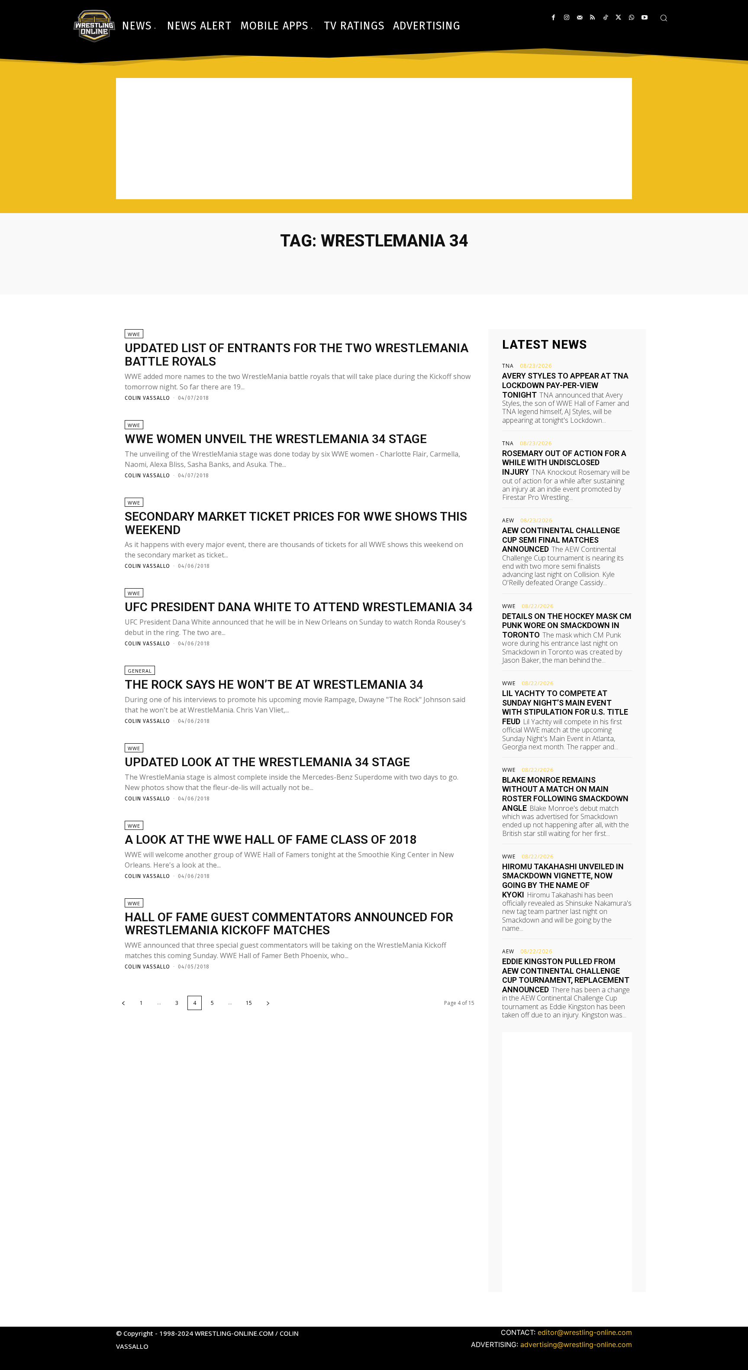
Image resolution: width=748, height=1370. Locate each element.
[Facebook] (553, 17)
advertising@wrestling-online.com (576, 1344)
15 (249, 1003)
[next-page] (268, 1003)
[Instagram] (566, 17)
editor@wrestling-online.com (585, 1332)
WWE (134, 334)
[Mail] (579, 17)
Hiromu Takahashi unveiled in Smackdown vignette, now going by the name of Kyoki (563, 880)
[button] (663, 17)
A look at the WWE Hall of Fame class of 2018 (271, 839)
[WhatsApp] (631, 17)
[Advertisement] (374, 138)
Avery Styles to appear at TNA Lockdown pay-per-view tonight (565, 385)
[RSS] (592, 17)
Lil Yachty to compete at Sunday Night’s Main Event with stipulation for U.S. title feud (565, 707)
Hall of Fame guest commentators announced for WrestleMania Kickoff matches (289, 924)
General (140, 670)
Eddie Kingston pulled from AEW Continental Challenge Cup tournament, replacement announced (565, 975)
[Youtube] (644, 17)
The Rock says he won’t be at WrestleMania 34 (274, 684)
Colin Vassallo (147, 398)
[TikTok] (605, 17)
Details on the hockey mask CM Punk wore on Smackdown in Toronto (567, 625)
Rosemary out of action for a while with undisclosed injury (564, 462)
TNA (508, 366)
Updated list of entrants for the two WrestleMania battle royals (296, 355)
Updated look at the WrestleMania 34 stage (267, 762)
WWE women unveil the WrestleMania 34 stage (276, 439)
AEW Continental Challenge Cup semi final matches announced (561, 540)
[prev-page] (123, 1003)
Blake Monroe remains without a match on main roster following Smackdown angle (565, 794)
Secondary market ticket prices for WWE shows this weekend (296, 523)
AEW (508, 520)
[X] (618, 17)
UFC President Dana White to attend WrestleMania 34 (299, 607)
